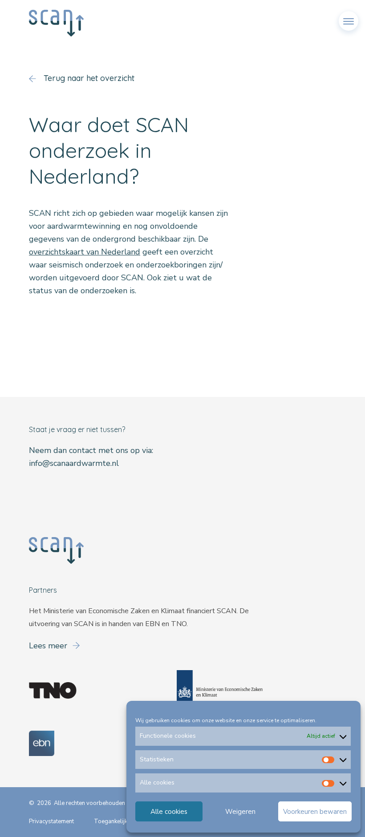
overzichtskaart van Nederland (84, 252)
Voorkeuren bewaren (315, 811)
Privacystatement (51, 821)
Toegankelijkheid (116, 821)
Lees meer (49, 645)
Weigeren (240, 811)
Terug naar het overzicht (87, 78)
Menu (348, 17)
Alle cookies (168, 811)
